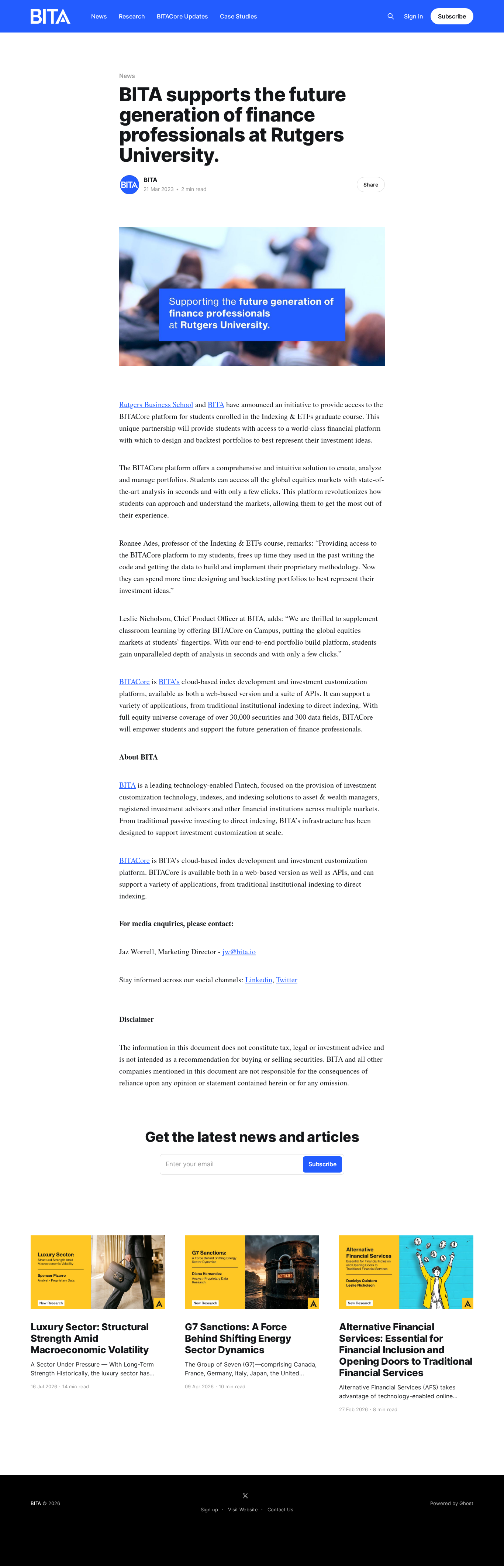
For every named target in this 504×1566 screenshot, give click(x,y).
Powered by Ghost (451, 1503)
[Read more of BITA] (129, 184)
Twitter (286, 980)
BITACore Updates (182, 16)
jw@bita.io (239, 951)
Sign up (209, 1509)
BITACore (134, 681)
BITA (151, 180)
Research (132, 16)
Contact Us (280, 1509)
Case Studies (238, 16)
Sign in (413, 16)
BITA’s (169, 681)
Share (370, 184)
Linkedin (258, 980)
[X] (245, 1496)
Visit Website (243, 1509)
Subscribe (452, 16)
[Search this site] (391, 16)
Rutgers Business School (156, 404)
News (99, 16)
